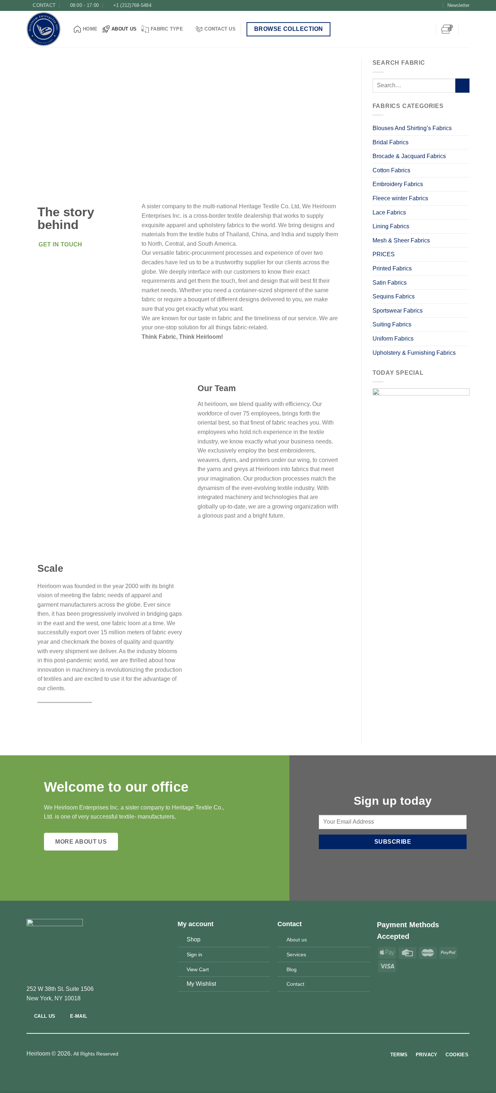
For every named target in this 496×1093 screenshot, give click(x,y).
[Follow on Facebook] (416, 5)
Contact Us (220, 29)
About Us (124, 29)
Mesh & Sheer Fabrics (401, 240)
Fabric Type (167, 29)
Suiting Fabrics (392, 324)
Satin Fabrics (390, 283)
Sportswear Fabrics (398, 311)
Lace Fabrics (389, 212)
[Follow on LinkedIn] (261, 1054)
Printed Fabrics (392, 268)
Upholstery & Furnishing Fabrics (414, 353)
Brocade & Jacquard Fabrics (410, 156)
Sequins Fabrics (394, 296)
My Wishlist (201, 984)
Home (90, 29)
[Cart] (447, 29)
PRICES (384, 254)
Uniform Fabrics (393, 338)
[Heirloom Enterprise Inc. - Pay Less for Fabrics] (45, 29)
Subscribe (392, 842)
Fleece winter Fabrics (400, 198)
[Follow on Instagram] (422, 5)
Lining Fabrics (392, 226)
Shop (193, 939)
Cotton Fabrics (391, 170)
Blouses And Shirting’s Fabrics (412, 128)
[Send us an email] (437, 5)
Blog (291, 969)
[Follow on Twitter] (430, 5)
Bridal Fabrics (390, 142)
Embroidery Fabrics (398, 184)
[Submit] (462, 86)
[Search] (466, 29)
